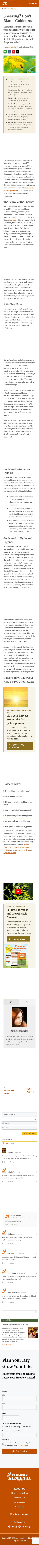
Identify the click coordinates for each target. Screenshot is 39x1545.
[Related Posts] (27, 1002)
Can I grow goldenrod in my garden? (18, 827)
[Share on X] (17, 51)
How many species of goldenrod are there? (18, 803)
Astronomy (26, 1427)
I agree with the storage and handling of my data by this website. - (18, 1444)
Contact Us (19, 1507)
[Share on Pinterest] (13, 51)
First (4, 1395)
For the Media (19, 1497)
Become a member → (18, 939)
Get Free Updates (19, 1451)
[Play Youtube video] (18, 891)
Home (4, 8)
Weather (7, 1427)
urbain (19, 1218)
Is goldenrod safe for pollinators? (17, 821)
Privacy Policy (23, 1445)
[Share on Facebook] (9, 51)
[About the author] (11, 1002)
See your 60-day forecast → (16, 746)
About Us (19, 1488)
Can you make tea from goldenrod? (18, 810)
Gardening (12, 8)
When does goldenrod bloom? (16, 796)
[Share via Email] (5, 51)
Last (3, 1403)
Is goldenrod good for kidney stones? (19, 815)
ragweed (12, 220)
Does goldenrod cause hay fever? (17, 791)
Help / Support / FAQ (19, 1493)
